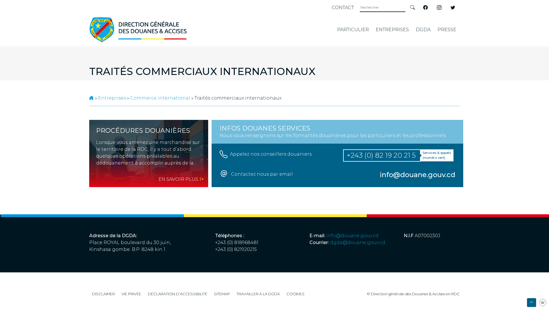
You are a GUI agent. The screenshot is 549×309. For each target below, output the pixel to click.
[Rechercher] (413, 7)
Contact (343, 7)
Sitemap (222, 294)
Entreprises (392, 29)
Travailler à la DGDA (258, 294)
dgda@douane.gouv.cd (357, 242)
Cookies (296, 294)
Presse (446, 29)
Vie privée (131, 294)
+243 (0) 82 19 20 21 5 (381, 155)
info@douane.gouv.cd (352, 235)
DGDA (423, 29)
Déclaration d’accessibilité (177, 294)
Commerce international (160, 98)
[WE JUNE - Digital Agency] (542, 302)
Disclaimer (103, 294)
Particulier (353, 29)
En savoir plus (178, 179)
